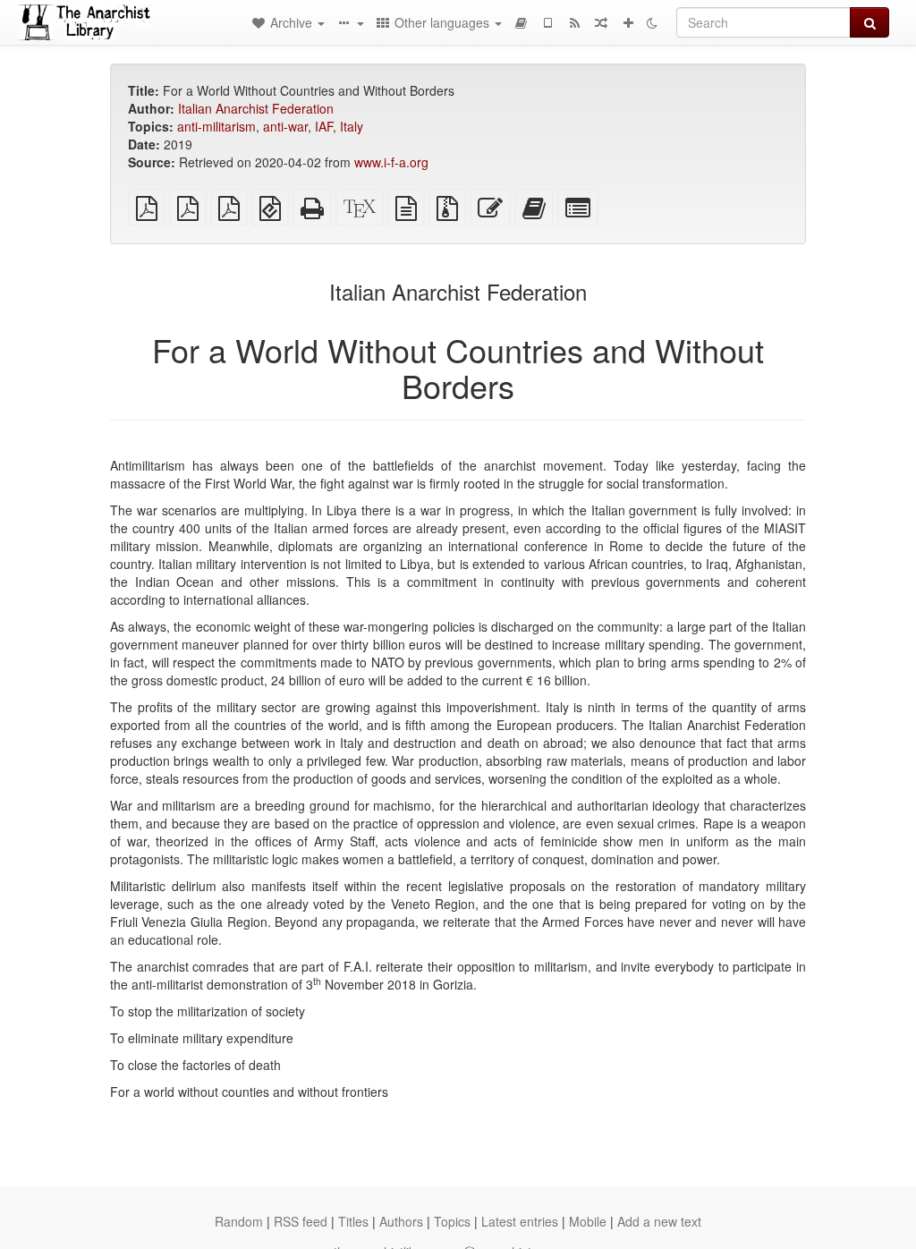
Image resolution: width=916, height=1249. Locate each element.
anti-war (285, 126)
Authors (401, 1221)
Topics (452, 1221)
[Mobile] (547, 22)
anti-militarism (216, 126)
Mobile (587, 1221)
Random (239, 1221)
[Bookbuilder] (520, 22)
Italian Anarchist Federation (256, 108)
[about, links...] (349, 22)
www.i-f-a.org (391, 162)
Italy (351, 126)
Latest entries (519, 1221)
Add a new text (659, 1221)
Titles (353, 1221)
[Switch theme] (652, 22)
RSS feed (300, 1221)
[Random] (601, 22)
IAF (324, 126)
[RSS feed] (574, 22)
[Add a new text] (628, 22)
